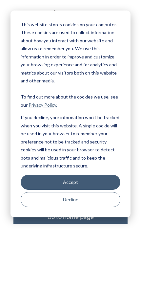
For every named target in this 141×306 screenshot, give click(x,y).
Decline (70, 199)
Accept (70, 182)
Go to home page (71, 217)
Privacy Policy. (43, 105)
